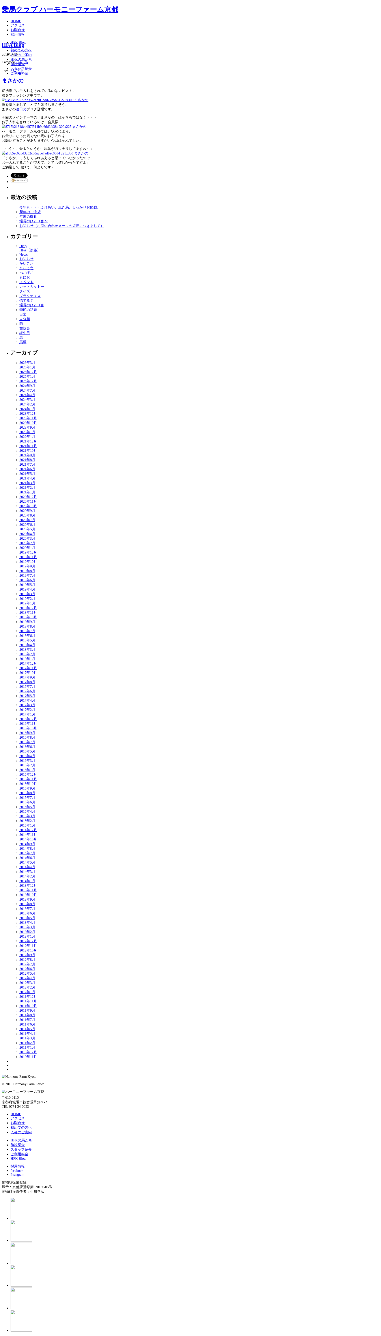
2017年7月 (27, 686)
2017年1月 (27, 714)
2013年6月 (27, 913)
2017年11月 (28, 668)
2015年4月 (27, 811)
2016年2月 (27, 765)
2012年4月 (27, 978)
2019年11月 (28, 557)
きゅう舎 (26, 268)
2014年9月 (27, 844)
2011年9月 (27, 1010)
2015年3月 (27, 816)
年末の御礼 (28, 216)
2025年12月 (28, 372)
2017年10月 (28, 673)
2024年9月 (27, 386)
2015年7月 (27, 797)
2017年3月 (27, 705)
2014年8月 (27, 848)
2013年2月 (27, 932)
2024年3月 (27, 399)
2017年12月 (28, 663)
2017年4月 (27, 700)
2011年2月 (27, 1043)
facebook (17, 1170)
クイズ (24, 291)
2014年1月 (27, 881)
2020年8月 (27, 515)
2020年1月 (27, 548)
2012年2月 (27, 987)
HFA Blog (13, 45)
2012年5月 (27, 973)
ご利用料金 (19, 1154)
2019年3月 (27, 594)
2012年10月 (28, 950)
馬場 (22, 342)
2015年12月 (28, 774)
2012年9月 (27, 955)
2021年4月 (27, 478)
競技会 (24, 328)
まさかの (13, 81)
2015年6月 (27, 802)
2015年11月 (28, 779)
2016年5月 (27, 751)
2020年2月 (27, 543)
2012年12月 (28, 941)
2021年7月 (27, 464)
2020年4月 (27, 534)
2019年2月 (27, 598)
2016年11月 (28, 723)
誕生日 (24, 333)
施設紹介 (18, 1145)
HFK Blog (18, 1158)
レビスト (16, 70)
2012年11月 (28, 946)
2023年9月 (27, 427)
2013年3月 (27, 927)
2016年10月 (28, 728)
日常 (18, 62)
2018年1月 (27, 659)
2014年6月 (27, 858)
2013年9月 (27, 899)
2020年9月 (27, 511)
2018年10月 (28, 617)
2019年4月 (27, 589)
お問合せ (18, 1123)
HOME (16, 1114)
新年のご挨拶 (30, 212)
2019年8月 (27, 571)
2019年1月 (27, 603)
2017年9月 (27, 677)
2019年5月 (27, 585)
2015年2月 (27, 821)
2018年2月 (27, 654)
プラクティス (30, 296)
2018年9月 (27, 622)
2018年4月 (27, 645)
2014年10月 (28, 839)
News (23, 254)
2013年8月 (27, 904)
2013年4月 (27, 922)
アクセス (18, 1118)
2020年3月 (27, 538)
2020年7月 (27, 520)
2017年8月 (27, 682)
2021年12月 (28, 441)
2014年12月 (28, 830)
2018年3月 (27, 649)
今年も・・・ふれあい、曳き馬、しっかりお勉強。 (60, 207)
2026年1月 (27, 367)
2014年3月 (27, 871)
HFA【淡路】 (30, 250)
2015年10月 (28, 784)
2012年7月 (27, 964)
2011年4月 (27, 1033)
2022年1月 (27, 437)
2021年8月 (27, 460)
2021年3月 (27, 483)
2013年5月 (27, 918)
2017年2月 (27, 710)
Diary (23, 246)
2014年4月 (27, 867)
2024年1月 (27, 409)
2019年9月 (27, 566)
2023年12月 (28, 413)
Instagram (17, 1174)
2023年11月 (28, 418)
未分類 (24, 319)
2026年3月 (27, 362)
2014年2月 (27, 876)
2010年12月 (28, 1052)
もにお (24, 277)
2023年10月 (28, 423)
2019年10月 (28, 561)
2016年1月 (27, 770)
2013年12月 (28, 885)
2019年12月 (28, 552)
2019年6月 (27, 580)
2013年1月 (27, 936)
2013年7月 (27, 908)
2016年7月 (27, 742)
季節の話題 (28, 310)
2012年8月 (27, 959)
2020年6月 (27, 524)
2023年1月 (27, 432)
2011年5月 (27, 1029)
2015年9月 (27, 788)
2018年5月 (27, 640)
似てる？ (26, 300)
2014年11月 (28, 834)
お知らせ (26, 259)
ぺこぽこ (26, 273)
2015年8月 (27, 793)
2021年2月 (27, 487)
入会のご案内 (21, 1132)
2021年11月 (28, 446)
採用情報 (18, 1166)
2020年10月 (28, 506)
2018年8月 (27, 626)
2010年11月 (28, 1057)
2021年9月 (27, 455)
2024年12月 (28, 381)
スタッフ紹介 (21, 1149)
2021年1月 (27, 492)
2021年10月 (28, 450)
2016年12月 (28, 719)
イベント (26, 282)
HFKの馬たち (21, 1140)
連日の (21, 109)
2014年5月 (27, 862)
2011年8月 (27, 1015)
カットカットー (31, 286)
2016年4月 (27, 756)
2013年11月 (28, 890)
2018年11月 (28, 612)
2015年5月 (27, 807)
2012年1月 (27, 992)
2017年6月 (27, 691)
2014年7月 (27, 853)
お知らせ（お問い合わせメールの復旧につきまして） (61, 226)
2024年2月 (27, 404)
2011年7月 (27, 1020)
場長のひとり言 (31, 305)
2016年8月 (27, 737)
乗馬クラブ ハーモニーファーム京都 (60, 9)
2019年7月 (27, 575)
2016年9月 (27, 733)
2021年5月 (27, 474)
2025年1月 (27, 376)
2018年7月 (27, 631)
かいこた (26, 263)
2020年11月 (28, 501)
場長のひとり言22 (33, 221)
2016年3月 (27, 760)
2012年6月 (27, 969)
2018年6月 (27, 635)
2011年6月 (27, 1024)
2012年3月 (27, 983)
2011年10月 (28, 1006)
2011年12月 (28, 996)
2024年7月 (27, 390)
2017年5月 (27, 696)
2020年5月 (27, 529)
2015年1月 (27, 825)
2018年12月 (28, 608)
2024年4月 (27, 395)
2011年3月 (27, 1038)
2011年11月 (28, 1001)
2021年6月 (27, 469)
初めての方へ (21, 1127)
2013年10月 (28, 895)
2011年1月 (27, 1047)
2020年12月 (28, 497)
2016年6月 (27, 747)
